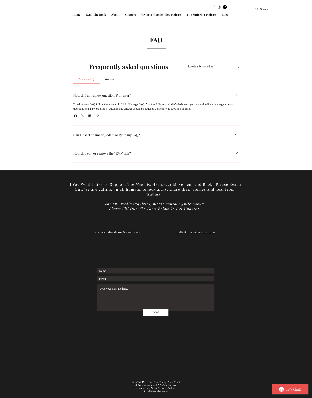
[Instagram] (219, 7)
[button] (75, 116)
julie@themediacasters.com (196, 232)
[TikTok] (225, 7)
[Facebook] (214, 7)
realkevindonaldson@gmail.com (117, 232)
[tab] (86, 79)
